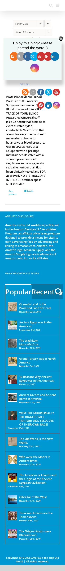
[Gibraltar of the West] (12, 499)
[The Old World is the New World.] (12, 441)
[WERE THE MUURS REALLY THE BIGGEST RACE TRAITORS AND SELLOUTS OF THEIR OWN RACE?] (12, 415)
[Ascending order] (47, 23)
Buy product (12, 193)
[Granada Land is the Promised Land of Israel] (12, 306)
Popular (18, 291)
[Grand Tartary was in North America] (12, 361)
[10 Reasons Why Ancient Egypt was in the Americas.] (12, 379)
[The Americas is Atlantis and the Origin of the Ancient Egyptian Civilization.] (12, 477)
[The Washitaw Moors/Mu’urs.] (12, 343)
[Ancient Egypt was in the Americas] (12, 324)
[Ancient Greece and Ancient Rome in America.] (12, 397)
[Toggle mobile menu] (58, 5)
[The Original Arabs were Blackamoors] (12, 533)
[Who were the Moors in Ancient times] (12, 459)
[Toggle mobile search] (51, 5)
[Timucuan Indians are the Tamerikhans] (12, 515)
